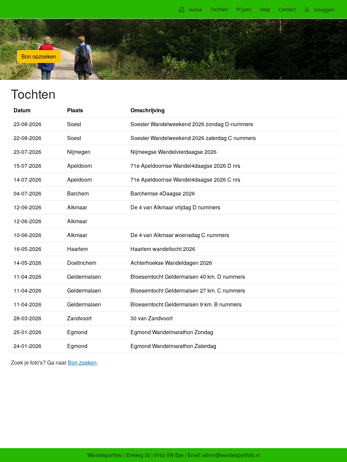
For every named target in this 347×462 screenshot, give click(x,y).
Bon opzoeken (38, 56)
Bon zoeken (82, 362)
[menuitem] (190, 9)
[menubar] (257, 9)
